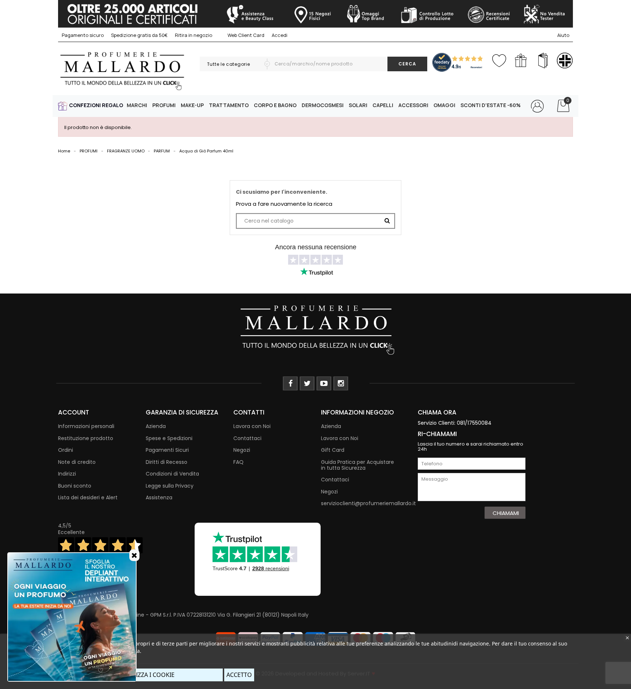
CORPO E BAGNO (275, 105)
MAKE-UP (192, 105)
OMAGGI (444, 105)
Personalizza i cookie (140, 675)
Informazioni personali (86, 426)
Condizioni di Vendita (172, 474)
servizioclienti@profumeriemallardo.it (368, 503)
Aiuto (563, 35)
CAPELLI (382, 105)
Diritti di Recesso (166, 462)
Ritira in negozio (193, 35)
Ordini (65, 450)
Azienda (156, 426)
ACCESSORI (413, 105)
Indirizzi (67, 474)
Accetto (239, 675)
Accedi (279, 35)
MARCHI (137, 105)
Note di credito (77, 462)
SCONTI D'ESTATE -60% (490, 105)
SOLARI (358, 105)
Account (73, 412)
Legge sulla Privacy (170, 486)
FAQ (238, 462)
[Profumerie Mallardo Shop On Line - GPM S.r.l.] (315, 329)
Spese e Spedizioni (169, 438)
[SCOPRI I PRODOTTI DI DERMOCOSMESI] (565, 60)
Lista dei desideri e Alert (88, 497)
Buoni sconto (74, 486)
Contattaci (247, 438)
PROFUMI (164, 105)
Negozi (241, 450)
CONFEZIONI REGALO (96, 105)
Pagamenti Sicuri (167, 450)
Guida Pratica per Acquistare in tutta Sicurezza (357, 465)
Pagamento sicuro (83, 35)
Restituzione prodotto (85, 438)
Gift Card (332, 450)
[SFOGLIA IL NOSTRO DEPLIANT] (543, 60)
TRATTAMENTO (229, 105)
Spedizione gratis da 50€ (139, 35)
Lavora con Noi (252, 426)
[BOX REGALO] (521, 60)
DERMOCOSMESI (323, 105)
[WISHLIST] (499, 59)
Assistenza (159, 497)
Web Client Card (245, 35)
